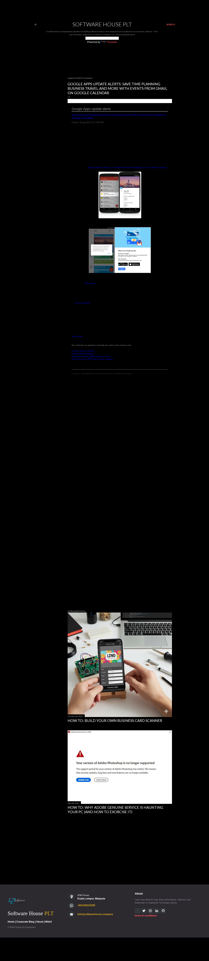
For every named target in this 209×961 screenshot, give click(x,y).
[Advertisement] (120, 580)
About (39, 921)
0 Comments (87, 78)
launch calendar (82, 303)
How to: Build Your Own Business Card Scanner (115, 720)
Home (11, 921)
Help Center (90, 283)
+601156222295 (86, 905)
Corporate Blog (25, 921)
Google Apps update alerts (91, 109)
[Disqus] (120, 432)
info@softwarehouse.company (95, 914)
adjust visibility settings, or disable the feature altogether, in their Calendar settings (127, 167)
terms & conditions (146, 915)
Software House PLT (102, 24)
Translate (112, 42)
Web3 (48, 921)
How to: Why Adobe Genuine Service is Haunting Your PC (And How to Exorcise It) (115, 809)
